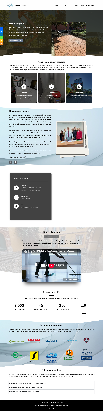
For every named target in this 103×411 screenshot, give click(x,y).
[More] (1, 43)
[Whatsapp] (1, 37)
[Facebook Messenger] (1, 31)
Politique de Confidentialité (53, 405)
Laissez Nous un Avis (87, 5)
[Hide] (0, 46)
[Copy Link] (1, 40)
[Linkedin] (1, 34)
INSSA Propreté (20, 5)
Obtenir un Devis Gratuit (70, 5)
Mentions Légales (39, 405)
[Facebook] (1, 28)
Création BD (65, 405)
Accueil (57, 5)
